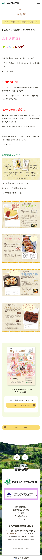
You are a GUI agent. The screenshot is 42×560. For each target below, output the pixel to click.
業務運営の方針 (21, 507)
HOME (6, 22)
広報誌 (13, 22)
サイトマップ (21, 519)
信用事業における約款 (21, 510)
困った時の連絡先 (21, 516)
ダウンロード (21, 405)
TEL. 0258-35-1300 (13, 534)
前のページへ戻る (21, 427)
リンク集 (21, 513)
